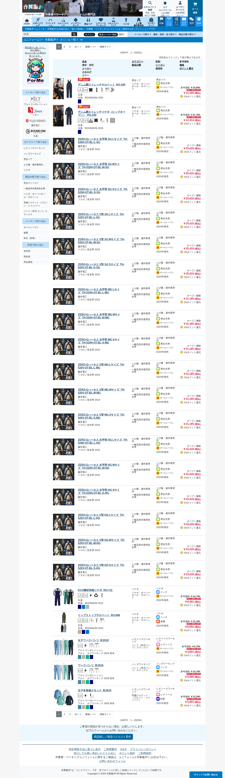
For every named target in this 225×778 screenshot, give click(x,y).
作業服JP (50, 39)
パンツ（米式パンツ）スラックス (35, 212)
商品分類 (136, 65)
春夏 (26, 232)
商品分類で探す (186, 34)
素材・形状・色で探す (164, 34)
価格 (182, 65)
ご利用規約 (144, 753)
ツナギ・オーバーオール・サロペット (34, 195)
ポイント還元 (186, 68)
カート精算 (195, 11)
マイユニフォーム (165, 11)
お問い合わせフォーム (112, 761)
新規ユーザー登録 (107, 34)
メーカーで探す (141, 34)
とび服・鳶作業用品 (33, 164)
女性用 (27, 251)
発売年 (159, 68)
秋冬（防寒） (30, 238)
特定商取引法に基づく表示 (84, 749)
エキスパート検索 (150, 11)
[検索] (74, 34)
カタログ (86, 72)
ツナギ (27, 170)
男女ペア (28, 159)
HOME (27, 24)
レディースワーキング (34, 148)
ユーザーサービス (180, 11)
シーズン (160, 65)
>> (90, 46)
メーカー (86, 68)
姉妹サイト (105, 46)
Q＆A (123, 749)
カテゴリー (137, 61)
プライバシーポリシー (143, 749)
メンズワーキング (32, 154)
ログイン (89, 34)
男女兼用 (28, 262)
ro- (81, 39)
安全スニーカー (31, 183)
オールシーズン (31, 227)
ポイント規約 (127, 753)
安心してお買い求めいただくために (95, 753)
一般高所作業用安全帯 (34, 188)
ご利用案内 (110, 749)
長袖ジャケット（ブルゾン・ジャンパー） (35, 204)
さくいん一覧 (68, 39)
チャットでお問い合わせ (206, 774)
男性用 (27, 256)
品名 (84, 61)
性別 (158, 61)
